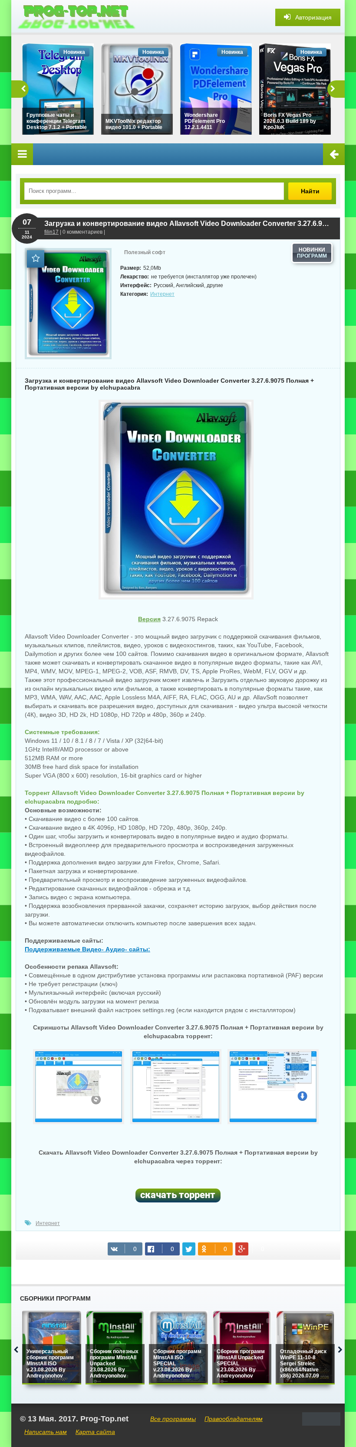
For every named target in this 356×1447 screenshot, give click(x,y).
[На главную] (76, 17)
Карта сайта (95, 1431)
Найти (310, 191)
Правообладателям (233, 1418)
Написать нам (45, 1431)
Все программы (173, 1418)
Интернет (162, 294)
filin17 (51, 232)
